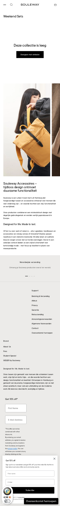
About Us (7, 346)
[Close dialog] (54, 459)
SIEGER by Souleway (11, 360)
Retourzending (38, 314)
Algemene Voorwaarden (41, 323)
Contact (35, 328)
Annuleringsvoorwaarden (42, 319)
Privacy (35, 305)
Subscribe (30, 490)
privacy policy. (21, 497)
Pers (5, 351)
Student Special (9, 355)
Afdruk (34, 300)
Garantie (35, 310)
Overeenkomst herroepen (42, 333)
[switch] (7, 501)
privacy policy (12, 448)
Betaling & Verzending (41, 296)
